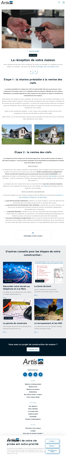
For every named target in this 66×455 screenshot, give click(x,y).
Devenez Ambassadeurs (33, 419)
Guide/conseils (33, 414)
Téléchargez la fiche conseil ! (33, 236)
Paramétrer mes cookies (52, 451)
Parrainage (33, 416)
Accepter (51, 441)
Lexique (33, 431)
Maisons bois (33, 387)
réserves (46, 186)
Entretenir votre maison (33, 428)
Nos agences (33, 406)
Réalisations (33, 392)
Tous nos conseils (34, 51)
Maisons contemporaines (33, 384)
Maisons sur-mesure (33, 389)
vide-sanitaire (53, 176)
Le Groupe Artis (33, 411)
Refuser (51, 446)
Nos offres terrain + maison (33, 394)
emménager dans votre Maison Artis (46, 66)
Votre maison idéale (33, 397)
